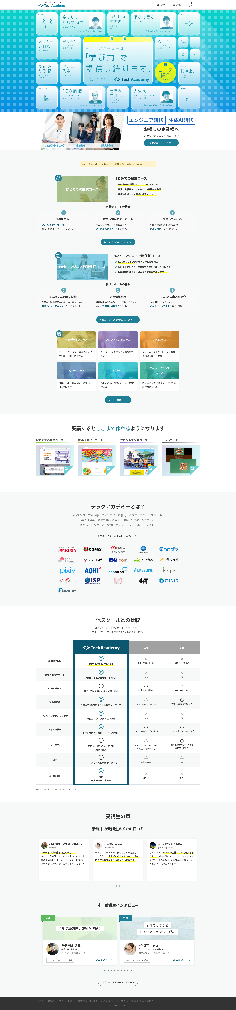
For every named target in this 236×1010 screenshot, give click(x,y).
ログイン (192, 6)
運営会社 (41, 1001)
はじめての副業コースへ (116, 242)
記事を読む (102, 960)
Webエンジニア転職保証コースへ (116, 319)
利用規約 (51, 1001)
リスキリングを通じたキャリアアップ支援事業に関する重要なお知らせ (127, 1001)
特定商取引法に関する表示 (87, 1001)
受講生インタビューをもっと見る (118, 982)
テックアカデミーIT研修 (159, 142)
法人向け (177, 4)
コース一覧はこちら (118, 399)
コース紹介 (162, 4)
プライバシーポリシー (66, 1001)
